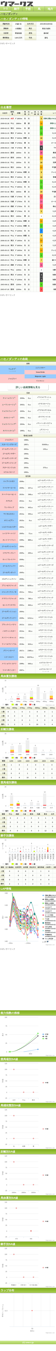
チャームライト (8, 398)
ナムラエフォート (8, 411)
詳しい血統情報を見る (28, 387)
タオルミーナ (8, 418)
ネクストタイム (8, 431)
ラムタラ (11, 369)
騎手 (17, 8)
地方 (50, 8)
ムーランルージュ (8, 405)
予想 (28, 8)
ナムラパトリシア (8, 424)
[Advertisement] (28, 73)
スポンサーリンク (7, 43)
